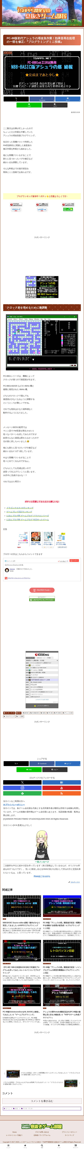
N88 (44, 713)
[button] (55, 105)
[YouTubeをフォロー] (61, 788)
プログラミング (10, 716)
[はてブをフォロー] (61, 782)
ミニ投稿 (20, 716)
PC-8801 (58, 713)
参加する (55, 702)
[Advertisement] (42, 254)
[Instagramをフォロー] (22, 788)
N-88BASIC (35, 713)
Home (14, 1132)
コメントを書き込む (42, 1101)
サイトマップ (69, 1135)
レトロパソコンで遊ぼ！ (14, 1135)
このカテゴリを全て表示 (42, 699)
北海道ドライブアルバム (42, 1135)
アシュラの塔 (69, 713)
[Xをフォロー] (22, 782)
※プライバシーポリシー (14, 805)
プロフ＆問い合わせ (42, 1132)
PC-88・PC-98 (10, 713)
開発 (19, 713)
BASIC (27, 713)
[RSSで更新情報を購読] (61, 793)
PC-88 (50, 713)
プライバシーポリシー (69, 1132)
